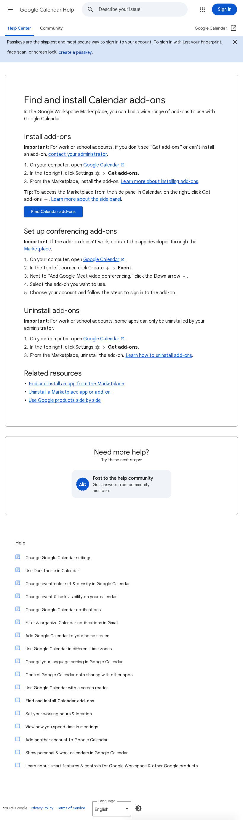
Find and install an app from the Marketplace (76, 384)
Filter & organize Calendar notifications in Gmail (71, 622)
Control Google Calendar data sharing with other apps (78, 674)
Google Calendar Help (47, 10)
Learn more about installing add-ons (159, 182)
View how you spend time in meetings (61, 727)
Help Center (19, 28)
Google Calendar (101, 165)
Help (20, 543)
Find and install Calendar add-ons (59, 700)
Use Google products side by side (65, 400)
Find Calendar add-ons (53, 211)
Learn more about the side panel (86, 199)
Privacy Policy (42, 808)
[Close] (235, 43)
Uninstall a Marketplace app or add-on (70, 392)
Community (51, 28)
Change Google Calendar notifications (63, 609)
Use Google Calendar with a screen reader (66, 687)
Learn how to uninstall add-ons (159, 355)
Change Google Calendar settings (58, 557)
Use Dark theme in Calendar (52, 570)
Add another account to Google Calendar (66, 740)
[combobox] (143, 9)
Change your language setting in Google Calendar (74, 661)
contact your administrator (77, 154)
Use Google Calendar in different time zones (68, 648)
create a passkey (75, 52)
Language (106, 801)
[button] (11, 9)
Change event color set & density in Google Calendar (77, 583)
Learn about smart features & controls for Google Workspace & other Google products (111, 766)
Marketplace (37, 249)
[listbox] (111, 808)
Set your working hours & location (58, 714)
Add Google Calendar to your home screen (67, 635)
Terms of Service (71, 808)
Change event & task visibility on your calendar (71, 596)
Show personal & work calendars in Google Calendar (76, 753)
